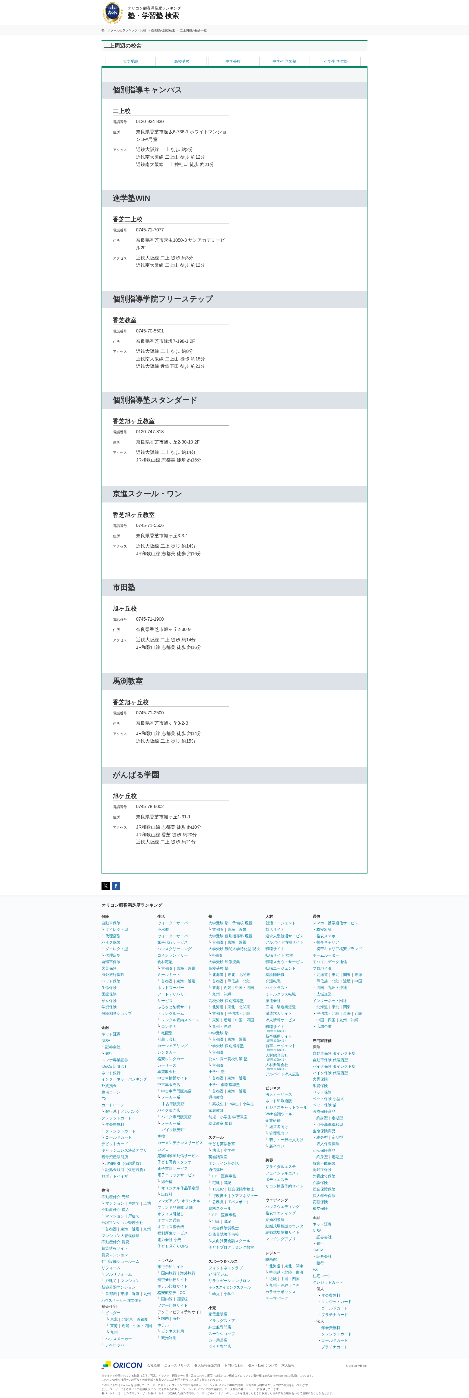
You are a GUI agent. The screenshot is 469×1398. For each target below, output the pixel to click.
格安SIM (323, 929)
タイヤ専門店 (219, 1346)
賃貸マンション (115, 1255)
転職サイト (274, 949)
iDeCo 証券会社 (115, 1066)
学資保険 (109, 1007)
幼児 (216, 1150)
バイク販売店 (168, 1110)
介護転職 (273, 981)
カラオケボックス (280, 1292)
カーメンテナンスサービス (180, 1143)
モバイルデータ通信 (330, 962)
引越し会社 (166, 1039)
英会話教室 (217, 1157)
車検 (161, 1136)
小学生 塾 (216, 1071)
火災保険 (109, 968)
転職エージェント (280, 968)
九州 (147, 1229)
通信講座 (216, 1169)
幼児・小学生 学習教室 (228, 1117)
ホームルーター (326, 955)
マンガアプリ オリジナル (178, 1201)
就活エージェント (280, 923)
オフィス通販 (168, 1220)
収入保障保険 (327, 1144)
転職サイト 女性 (279, 955)
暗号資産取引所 (115, 1157)
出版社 (167, 1194)
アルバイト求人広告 (282, 1074)
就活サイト (274, 929)
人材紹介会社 (276, 1057)
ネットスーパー (170, 987)
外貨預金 (109, 1085)
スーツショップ (221, 1333)
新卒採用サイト (278, 1038)
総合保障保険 (324, 1189)
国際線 (182, 1299)
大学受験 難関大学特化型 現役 (234, 949)
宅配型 (167, 1033)
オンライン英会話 (223, 1163)
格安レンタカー (170, 1059)
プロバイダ (322, 968)
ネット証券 (111, 1034)
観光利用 (168, 1338)
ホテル (163, 1325)
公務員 (218, 1202)
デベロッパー (116, 1345)
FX (104, 1099)
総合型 (167, 1181)
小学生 (248, 1104)
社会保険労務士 (241, 1189)
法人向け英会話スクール (229, 1241)
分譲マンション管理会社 (122, 1222)
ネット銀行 (111, 1073)
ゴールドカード (118, 1137)
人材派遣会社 (276, 1066)
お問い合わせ (234, 1365)
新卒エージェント (280, 1047)
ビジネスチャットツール (286, 1107)
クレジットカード (117, 1118)
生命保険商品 (324, 1131)
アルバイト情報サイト (284, 942)
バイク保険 (111, 942)
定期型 (337, 1118)
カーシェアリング (172, 1046)
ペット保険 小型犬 (328, 1099)
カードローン (113, 1105)
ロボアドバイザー (117, 1176)
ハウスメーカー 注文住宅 (121, 1300)
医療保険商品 (324, 1111)
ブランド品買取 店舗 (175, 1207)
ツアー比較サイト (172, 1305)
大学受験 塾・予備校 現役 (230, 923)
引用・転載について (262, 1365)
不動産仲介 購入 (115, 1209)
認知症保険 (322, 1169)
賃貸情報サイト (115, 1248)
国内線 (167, 1299)
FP (214, 1176)
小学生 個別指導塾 (224, 1084)
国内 (165, 1318)
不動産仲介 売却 (115, 1197)
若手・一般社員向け (286, 1140)
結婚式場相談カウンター (286, 1226)
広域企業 (324, 994)
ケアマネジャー (244, 1195)
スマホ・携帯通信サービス (335, 923)
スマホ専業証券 (115, 1060)
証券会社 (113, 1047)
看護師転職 (274, 974)
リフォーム (111, 1268)
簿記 (227, 1182)
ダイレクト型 (116, 929)
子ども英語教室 (221, 1144)
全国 (296, 1285)
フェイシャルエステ (282, 1173)
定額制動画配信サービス (178, 1156)
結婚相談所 (274, 1219)
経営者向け (278, 1126)
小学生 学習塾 (336, 61)
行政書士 (219, 1195)
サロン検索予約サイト (284, 1186)
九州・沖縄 (221, 994)
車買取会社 (166, 1071)
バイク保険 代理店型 (330, 1073)
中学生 (233, 1104)
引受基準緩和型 (329, 1124)
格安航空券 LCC (171, 1292)
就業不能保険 (324, 1163)
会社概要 (153, 1365)
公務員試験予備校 (223, 1234)
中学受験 (233, 61)
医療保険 (109, 994)
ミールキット (168, 974)
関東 (299, 1266)
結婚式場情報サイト (282, 1232)
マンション (114, 1203)
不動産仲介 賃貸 (115, 1242)
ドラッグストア (221, 1320)
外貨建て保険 (324, 1176)
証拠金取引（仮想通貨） (126, 1169)
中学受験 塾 (218, 1033)
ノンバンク (130, 1111)
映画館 (271, 1259)
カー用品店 (217, 1340)
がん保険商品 (324, 1150)
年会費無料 (114, 1124)
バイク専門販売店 (176, 1117)
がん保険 (109, 1000)
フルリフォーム (118, 1274)
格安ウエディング (280, 1213)
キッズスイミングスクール (229, 1287)
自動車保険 (111, 923)
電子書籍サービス (172, 1168)
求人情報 (287, 1365)
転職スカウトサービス (284, 962)
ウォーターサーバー (174, 923)
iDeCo (318, 1250)
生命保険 (109, 987)
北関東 (127, 1319)
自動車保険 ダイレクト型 (334, 1053)
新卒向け (276, 1146)
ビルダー (113, 1313)
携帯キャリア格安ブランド (339, 949)
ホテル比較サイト (172, 1286)
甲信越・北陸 (238, 981)
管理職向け (278, 1133)
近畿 (136, 1229)
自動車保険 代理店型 (330, 1060)
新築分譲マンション (119, 1287)
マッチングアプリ (280, 1239)
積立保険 (320, 1208)
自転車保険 (111, 962)
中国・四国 (142, 1326)
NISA (106, 1040)
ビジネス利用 (172, 1331)
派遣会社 (273, 1000)
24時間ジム (218, 1274)
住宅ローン (111, 1092)
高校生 (218, 1104)
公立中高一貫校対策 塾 (228, 1059)
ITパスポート (238, 1202)
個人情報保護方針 (207, 1365)
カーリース (166, 1065)
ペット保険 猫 (325, 1105)
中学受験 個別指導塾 (226, 1046)
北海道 (218, 974)
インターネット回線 (330, 1000)
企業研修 (273, 1120)
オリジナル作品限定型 (180, 1188)
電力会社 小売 (169, 1239)
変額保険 (320, 1202)
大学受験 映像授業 (224, 962)
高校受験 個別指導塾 (226, 1000)
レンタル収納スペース (180, 1020)
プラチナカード (334, 1314)
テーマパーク (276, 1298)
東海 (124, 1229)
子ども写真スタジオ (174, 1162)
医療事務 (228, 1176)
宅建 (216, 1182)
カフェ (163, 1149)
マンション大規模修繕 (121, 1235)
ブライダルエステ (280, 1166)
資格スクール (219, 1208)
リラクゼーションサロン (229, 1280)
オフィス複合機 (170, 1226)
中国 (358, 981)
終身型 (322, 1118)
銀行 (109, 1053)
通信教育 (216, 1097)
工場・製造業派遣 (280, 1007)
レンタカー (166, 1052)
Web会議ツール (278, 1114)
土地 (147, 1203)
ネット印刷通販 (278, 1101)
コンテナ (168, 1026)
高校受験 (181, 61)
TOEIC (218, 1189)
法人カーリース (278, 1094)
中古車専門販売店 (176, 1091)
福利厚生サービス (172, 1233)
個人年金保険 (324, 1195)
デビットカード (115, 1144)
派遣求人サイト (278, 1013)
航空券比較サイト (172, 1279)
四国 (320, 987)
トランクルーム (170, 1013)
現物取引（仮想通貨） (124, 1163)
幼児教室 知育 (220, 1123)
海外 (176, 1318)
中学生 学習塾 (284, 61)
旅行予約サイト (170, 1266)
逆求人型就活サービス (284, 936)
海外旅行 (187, 1273)
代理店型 (113, 936)
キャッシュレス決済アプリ (124, 1150)
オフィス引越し (170, 1214)
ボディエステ (276, 1179)
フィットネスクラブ (225, 1268)
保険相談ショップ (117, 1013)
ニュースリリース (177, 1365)
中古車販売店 (168, 1084)
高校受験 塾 (218, 968)
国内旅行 (168, 1273)
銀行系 (111, 1111)
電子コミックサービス (176, 1175)
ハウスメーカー (118, 1339)
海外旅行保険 (113, 974)
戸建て (134, 1203)
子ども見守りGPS (172, 1246)
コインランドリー (172, 955)
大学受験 (130, 61)
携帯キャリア (327, 942)
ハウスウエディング (282, 1206)
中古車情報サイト (172, 1078)
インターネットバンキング (124, 1079)
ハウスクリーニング (174, 949)
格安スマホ (325, 936)
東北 (114, 1319)
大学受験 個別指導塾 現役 (230, 936)
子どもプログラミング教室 (231, 1247)
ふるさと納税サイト (174, 1007)
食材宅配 (165, 962)
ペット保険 (111, 981)
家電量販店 (217, 1314)
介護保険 (320, 1182)
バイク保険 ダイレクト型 (334, 1066)
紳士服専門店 (219, 1327)
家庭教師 (216, 1110)
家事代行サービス (172, 942)
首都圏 (111, 1229)
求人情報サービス (280, 1020)
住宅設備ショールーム (121, 1261)
